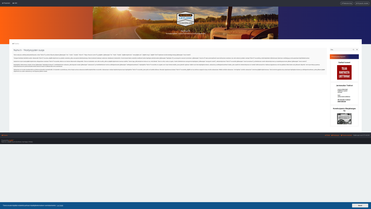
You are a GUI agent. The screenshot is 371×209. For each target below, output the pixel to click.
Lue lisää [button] (60, 205)
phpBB (11, 140)
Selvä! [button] (360, 205)
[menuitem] (15, 3)
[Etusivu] (185, 18)
